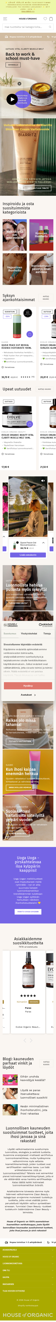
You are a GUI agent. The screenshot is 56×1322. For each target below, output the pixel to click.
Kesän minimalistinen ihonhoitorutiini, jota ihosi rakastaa (34, 1110)
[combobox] (28, 27)
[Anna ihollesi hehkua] (28, 772)
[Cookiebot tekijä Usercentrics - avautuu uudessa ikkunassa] (39, 625)
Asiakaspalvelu (10, 1250)
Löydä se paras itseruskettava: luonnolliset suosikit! (33, 1094)
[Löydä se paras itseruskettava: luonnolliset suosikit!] (10, 1093)
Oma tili (6, 1270)
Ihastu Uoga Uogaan (28, 912)
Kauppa (6, 1277)
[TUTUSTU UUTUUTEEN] (28, 726)
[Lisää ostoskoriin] (29, 334)
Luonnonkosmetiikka (12, 1263)
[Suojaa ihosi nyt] (28, 818)
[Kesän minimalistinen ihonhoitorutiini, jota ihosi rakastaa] (10, 1109)
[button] (25, 1040)
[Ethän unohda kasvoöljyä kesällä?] (10, 1080)
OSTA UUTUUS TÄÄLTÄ (38, 188)
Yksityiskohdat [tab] (29, 633)
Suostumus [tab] (10, 633)
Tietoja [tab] (47, 633)
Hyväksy (28, 685)
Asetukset (26, 694)
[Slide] (28, 79)
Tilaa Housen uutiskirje (14, 1291)
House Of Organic (11, 1257)
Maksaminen (8, 1284)
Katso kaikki (46, 297)
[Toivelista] (45, 18)
